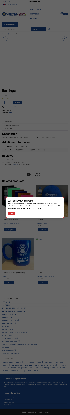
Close (11, 213)
